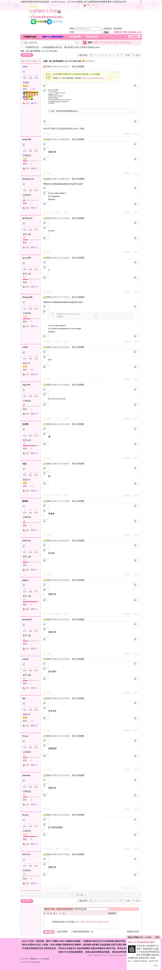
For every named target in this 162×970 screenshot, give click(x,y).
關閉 (157, 937)
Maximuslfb (27, 297)
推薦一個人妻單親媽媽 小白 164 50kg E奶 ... (39, 51)
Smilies (63, 913)
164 (30, 76)
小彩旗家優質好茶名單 (52, 47)
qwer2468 (26, 258)
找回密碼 (117, 28)
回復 (77, 111)
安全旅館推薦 (75, 37)
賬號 (72, 28)
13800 (32, 89)
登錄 (59, 78)
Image (51, 913)
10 (30, 510)
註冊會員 (27, 195)
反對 (66, 213)
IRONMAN (27, 218)
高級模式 (112, 913)
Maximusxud (28, 179)
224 (36, 708)
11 (30, 745)
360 (36, 356)
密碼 (72, 32)
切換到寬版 (140, 2)
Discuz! (33, 959)
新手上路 (27, 234)
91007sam (26, 541)
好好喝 (25, 424)
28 (36, 745)
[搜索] (84, 42)
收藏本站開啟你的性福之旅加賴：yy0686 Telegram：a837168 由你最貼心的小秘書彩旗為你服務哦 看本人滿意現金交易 (73, 2)
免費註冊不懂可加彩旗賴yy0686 (127, 32)
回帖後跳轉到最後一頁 (83, 931)
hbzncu (25, 815)
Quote (57, 913)
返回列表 (83, 55)
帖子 (78, 43)
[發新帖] (27, 55)
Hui (23, 698)
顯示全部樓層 (78, 66)
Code (60, 913)
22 (30, 306)
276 (36, 473)
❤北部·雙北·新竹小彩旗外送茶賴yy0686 (82, 47)
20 (36, 864)
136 (30, 356)
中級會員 (27, 155)
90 (36, 824)
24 (36, 188)
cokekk (25, 659)
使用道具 (127, 134)
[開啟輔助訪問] (138, 2)
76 (30, 708)
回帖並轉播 (62, 931)
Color (48, 913)
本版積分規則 (133, 931)
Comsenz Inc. (35, 962)
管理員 (26, 83)
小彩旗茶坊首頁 (29, 37)
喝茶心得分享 (92, 37)
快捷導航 (134, 37)
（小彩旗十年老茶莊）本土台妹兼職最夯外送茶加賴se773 (21, 47)
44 (30, 824)
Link (54, 913)
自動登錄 (108, 28)
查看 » (156, 966)
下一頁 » (81, 895)
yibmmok (26, 775)
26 (30, 149)
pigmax (25, 580)
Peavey (25, 736)
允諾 (24, 464)
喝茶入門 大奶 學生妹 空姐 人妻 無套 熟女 (112, 42)
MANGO (26, 854)
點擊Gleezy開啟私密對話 (52, 37)
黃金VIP (26, 363)
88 (30, 473)
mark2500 (26, 139)
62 (36, 149)
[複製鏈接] (90, 61)
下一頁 (135, 55)
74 (36, 306)
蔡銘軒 (25, 501)
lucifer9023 (27, 619)
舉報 (136, 134)
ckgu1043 (26, 385)
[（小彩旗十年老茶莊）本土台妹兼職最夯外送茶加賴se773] (45, 25)
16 (36, 433)
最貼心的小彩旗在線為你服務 (141, 942)
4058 (24, 76)
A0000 (25, 347)
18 (36, 589)
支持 (57, 213)
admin (25, 66)
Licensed (45, 959)
